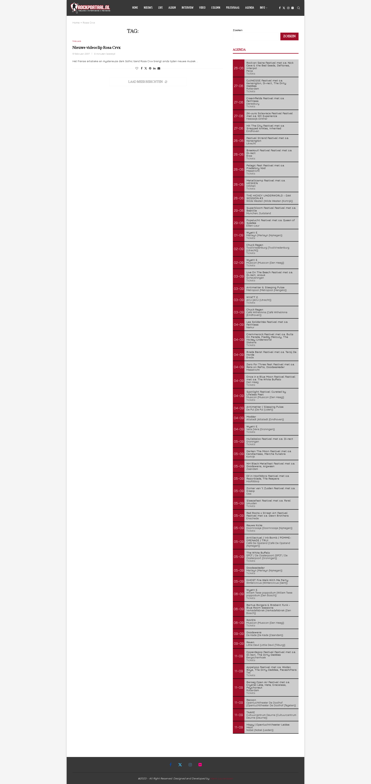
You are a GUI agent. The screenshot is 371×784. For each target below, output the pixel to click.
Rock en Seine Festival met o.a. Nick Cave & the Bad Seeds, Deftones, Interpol (269, 65)
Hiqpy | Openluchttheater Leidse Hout (267, 726)
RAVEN (250, 620)
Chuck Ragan (254, 244)
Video (202, 7)
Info (262, 7)
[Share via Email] (158, 68)
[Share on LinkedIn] (154, 68)
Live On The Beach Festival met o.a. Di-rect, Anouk (269, 274)
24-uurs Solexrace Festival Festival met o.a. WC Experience (269, 115)
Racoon (251, 699)
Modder (251, 416)
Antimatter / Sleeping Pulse (264, 406)
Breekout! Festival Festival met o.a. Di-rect (269, 152)
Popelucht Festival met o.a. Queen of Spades (270, 221)
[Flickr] (292, 8)
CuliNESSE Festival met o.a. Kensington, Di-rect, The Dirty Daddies (266, 83)
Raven (250, 642)
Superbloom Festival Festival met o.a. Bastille (271, 209)
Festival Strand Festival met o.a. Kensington (267, 139)
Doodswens (253, 632)
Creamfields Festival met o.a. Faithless (265, 99)
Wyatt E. (252, 232)
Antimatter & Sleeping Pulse (265, 287)
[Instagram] (288, 8)
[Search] (298, 8)
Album (172, 7)
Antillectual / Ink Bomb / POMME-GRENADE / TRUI (268, 539)
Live (160, 7)
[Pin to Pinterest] (150, 68)
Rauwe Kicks (254, 525)
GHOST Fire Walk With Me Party (267, 580)
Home (135, 7)
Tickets (250, 73)
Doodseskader (255, 567)
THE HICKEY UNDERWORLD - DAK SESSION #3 (268, 197)
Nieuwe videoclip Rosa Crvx (96, 47)
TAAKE (250, 712)
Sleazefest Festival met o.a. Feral (268, 500)
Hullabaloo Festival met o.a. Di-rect (269, 438)
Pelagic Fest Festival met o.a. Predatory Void (265, 167)
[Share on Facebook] (141, 68)
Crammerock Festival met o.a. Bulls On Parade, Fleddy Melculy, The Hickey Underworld (269, 336)
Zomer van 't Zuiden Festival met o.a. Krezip (270, 489)
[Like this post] (136, 68)
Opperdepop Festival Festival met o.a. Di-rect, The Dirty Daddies (271, 653)
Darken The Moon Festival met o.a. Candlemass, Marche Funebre (269, 452)
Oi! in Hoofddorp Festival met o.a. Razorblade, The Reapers (267, 477)
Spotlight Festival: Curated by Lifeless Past (266, 393)
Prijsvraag (232, 7)
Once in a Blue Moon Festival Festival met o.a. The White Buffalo (270, 378)
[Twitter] (284, 8)
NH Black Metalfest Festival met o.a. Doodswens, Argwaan (270, 465)
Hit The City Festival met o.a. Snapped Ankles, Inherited (265, 127)
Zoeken (238, 30)
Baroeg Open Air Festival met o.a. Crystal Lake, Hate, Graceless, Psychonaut (268, 684)
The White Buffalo (258, 552)
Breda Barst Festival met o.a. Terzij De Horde (271, 353)
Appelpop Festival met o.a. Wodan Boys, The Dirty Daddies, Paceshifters (271, 668)
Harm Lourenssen (221, 778)
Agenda (249, 7)
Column (215, 7)
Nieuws (148, 7)
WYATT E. (252, 297)
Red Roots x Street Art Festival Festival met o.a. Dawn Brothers (267, 514)
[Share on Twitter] (145, 68)
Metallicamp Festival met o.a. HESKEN (265, 182)
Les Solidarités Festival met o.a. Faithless (267, 323)
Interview (187, 7)
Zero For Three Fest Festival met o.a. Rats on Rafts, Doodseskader (270, 366)
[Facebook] (280, 8)
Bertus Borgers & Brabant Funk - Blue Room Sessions (268, 606)
